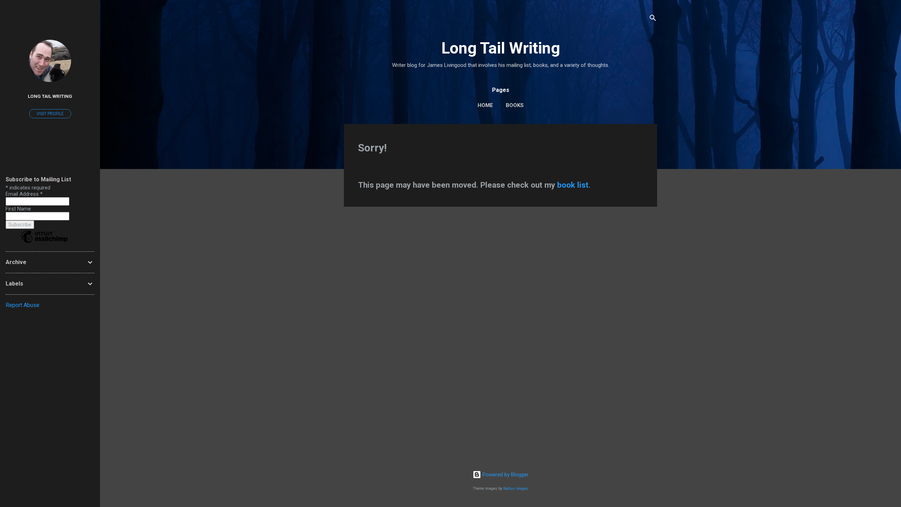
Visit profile (50, 113)
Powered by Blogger (505, 474)
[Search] (653, 19)
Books (515, 105)
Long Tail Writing (500, 48)
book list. (574, 184)
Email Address (24, 194)
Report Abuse (22, 305)
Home (485, 105)
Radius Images (515, 488)
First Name (18, 209)
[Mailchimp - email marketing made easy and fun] (44, 242)
